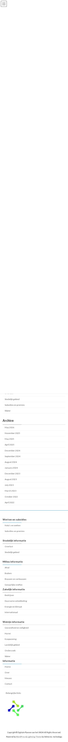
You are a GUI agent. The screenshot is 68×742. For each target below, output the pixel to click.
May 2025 (9, 439)
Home (8, 666)
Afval (7, 567)
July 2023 (9, 485)
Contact (8, 683)
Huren (8, 633)
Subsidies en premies (15, 405)
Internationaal (11, 612)
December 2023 (12, 473)
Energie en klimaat (13, 606)
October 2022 (11, 496)
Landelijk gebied (12, 644)
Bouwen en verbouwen (15, 579)
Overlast (9, 546)
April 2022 (9, 502)
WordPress (20, 737)
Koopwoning (10, 639)
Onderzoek (10, 650)
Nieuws (8, 678)
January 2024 (11, 467)
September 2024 (12, 456)
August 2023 (11, 479)
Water (8, 410)
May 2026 (9, 427)
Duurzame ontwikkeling (16, 601)
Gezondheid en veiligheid (17, 627)
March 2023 (10, 491)
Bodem (8, 573)
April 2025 (9, 444)
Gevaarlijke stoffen (13, 584)
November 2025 (12, 433)
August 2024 (11, 462)
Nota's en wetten (13, 525)
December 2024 (12, 450)
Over (7, 672)
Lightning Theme (34, 737)
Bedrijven (9, 595)
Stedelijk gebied (12, 399)
